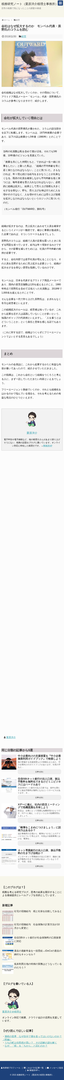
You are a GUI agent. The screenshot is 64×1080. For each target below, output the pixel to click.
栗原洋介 (11, 737)
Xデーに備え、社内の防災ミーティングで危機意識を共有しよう (39, 806)
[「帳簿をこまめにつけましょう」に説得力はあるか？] (8, 833)
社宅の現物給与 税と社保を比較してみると (38, 911)
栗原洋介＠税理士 (11, 1011)
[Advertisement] (32, 595)
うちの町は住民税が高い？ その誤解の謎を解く (31, 1042)
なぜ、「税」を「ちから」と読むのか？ (26, 1046)
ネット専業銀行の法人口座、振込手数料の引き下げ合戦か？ (39, 852)
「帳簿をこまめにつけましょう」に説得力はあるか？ (39, 829)
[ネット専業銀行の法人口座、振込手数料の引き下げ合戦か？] (8, 856)
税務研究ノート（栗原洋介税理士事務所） (29, 4)
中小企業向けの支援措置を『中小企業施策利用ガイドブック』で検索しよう (39, 757)
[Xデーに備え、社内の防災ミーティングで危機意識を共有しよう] (8, 810)
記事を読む (39, 772)
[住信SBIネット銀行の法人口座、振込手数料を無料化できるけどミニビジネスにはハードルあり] (8, 785)
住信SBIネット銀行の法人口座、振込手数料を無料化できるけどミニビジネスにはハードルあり (39, 781)
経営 (23, 36)
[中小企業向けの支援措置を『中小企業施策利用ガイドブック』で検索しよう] (8, 762)
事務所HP (47, 446)
